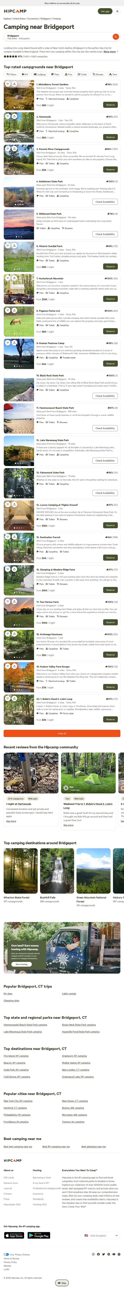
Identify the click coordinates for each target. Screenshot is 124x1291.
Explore (7, 18)
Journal (8, 1188)
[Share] (14, 84)
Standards (38, 1198)
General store (11, 1182)
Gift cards (9, 1177)
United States (19, 18)
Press (6, 1198)
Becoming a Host (42, 1177)
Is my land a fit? (41, 1182)
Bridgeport (46, 18)
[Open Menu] (117, 11)
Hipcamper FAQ (12, 1204)
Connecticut (33, 18)
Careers (8, 1193)
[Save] (7, 84)
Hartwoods (24, 804)
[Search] (116, 37)
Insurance (38, 1193)
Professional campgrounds (47, 1188)
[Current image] (14, 107)
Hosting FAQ (39, 1204)
